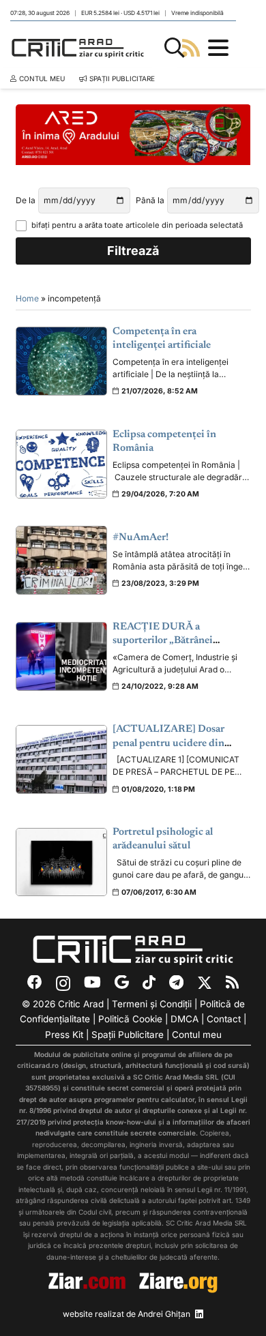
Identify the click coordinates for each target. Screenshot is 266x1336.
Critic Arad (81, 1003)
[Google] (122, 982)
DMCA (184, 1018)
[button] (174, 47)
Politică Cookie (130, 1018)
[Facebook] (34, 982)
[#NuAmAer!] (61, 560)
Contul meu (197, 1034)
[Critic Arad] (77, 48)
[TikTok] (149, 982)
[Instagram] (63, 983)
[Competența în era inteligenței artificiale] (61, 361)
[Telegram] (176, 982)
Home (27, 298)
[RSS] (232, 982)
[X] (204, 983)
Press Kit (64, 1034)
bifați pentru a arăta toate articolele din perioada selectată (137, 225)
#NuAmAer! (140, 538)
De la (25, 200)
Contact (224, 1018)
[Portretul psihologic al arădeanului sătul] (61, 862)
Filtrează (133, 250)
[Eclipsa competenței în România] (61, 464)
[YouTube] (92, 982)
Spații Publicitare (127, 1034)
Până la (150, 200)
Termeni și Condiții (152, 1003)
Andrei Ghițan (164, 1314)
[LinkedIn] (199, 1314)
